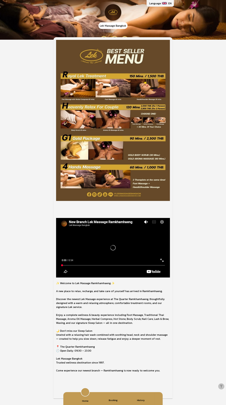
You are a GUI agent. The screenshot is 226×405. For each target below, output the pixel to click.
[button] (160, 3)
